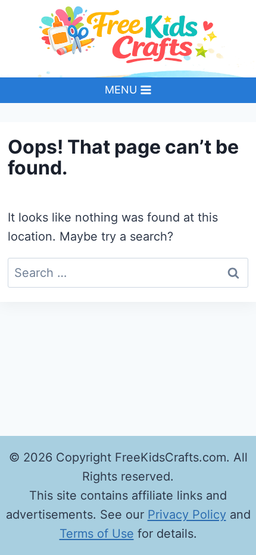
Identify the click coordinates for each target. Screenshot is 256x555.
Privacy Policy (187, 514)
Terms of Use (97, 533)
